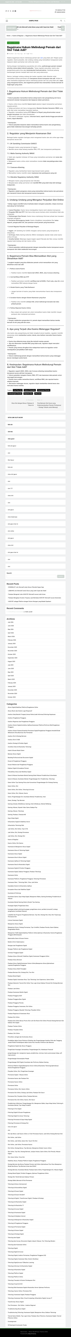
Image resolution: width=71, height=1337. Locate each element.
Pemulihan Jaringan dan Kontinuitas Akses (20, 1037)
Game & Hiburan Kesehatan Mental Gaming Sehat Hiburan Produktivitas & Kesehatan (32, 775)
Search (9, 573)
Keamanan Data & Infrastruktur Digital (19, 864)
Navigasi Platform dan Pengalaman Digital (20, 949)
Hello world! (28, 612)
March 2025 (11, 679)
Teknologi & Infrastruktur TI (16, 1205)
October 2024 (12, 697)
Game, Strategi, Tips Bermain (16, 800)
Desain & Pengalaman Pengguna (17, 761)
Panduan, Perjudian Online (15, 1030)
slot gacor (11, 510)
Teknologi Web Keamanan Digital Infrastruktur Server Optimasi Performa (29, 1287)
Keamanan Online (13, 875)
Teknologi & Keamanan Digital (16, 1212)
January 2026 (11, 643)
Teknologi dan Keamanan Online (17, 1244)
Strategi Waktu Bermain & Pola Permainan (20, 1180)
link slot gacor (12, 446)
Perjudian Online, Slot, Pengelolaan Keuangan (21, 1071)
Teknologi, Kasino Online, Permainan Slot (20, 1291)
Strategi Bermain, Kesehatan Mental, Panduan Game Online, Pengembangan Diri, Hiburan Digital (35, 1170)
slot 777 (10, 488)
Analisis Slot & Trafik (14, 739)
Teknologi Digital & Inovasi (15, 1252)
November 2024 (12, 693)
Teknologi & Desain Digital (15, 1191)
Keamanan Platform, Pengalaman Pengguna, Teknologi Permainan (27, 879)
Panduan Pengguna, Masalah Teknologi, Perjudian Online (24, 1010)
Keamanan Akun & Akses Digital (17, 857)
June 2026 (11, 626)
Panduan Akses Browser (15, 960)
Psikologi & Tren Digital (14, 1109)
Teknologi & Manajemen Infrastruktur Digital (20, 1219)
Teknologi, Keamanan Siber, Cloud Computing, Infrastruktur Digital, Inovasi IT (30, 1298)
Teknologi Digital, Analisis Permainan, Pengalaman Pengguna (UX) (27, 1255)
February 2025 (12, 683)
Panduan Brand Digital (14, 976)
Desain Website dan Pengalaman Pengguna (20, 764)
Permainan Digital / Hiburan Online (18, 1075)
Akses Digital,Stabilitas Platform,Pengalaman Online (23, 707)
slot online (11, 531)
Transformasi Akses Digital (16, 1302)
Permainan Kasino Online (15, 1082)
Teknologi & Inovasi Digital (15, 1209)
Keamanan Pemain (44, 390)
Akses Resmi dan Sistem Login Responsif (20, 711)
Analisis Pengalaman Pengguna (17, 718)
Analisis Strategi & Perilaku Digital (18, 743)
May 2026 (10, 629)
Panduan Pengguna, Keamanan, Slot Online (20, 1006)
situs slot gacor (12, 474)
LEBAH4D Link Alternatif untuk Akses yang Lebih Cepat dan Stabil (21, 27)
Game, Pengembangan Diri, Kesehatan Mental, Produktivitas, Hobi (27, 797)
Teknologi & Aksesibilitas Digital (17, 1187)
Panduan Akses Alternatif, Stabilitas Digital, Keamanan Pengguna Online (28, 956)
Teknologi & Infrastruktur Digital (17, 1202)
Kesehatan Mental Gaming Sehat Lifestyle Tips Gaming (24, 902)
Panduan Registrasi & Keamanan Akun (19, 1013)
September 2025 (12, 658)
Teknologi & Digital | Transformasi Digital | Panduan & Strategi (26, 1198)
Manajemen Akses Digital (15, 924)
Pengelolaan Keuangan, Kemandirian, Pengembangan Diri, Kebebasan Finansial (30, 1049)
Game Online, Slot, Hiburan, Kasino (18, 793)
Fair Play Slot (18, 390)
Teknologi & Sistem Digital (15, 1230)
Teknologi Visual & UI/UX (15, 1284)
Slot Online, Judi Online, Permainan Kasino (20, 1144)
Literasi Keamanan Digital (15, 920)
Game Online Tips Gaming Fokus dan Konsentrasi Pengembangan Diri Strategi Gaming (33, 782)
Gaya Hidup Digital (13, 818)
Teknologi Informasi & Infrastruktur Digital (20, 1266)
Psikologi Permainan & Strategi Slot (18, 1123)
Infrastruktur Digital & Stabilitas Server (19, 822)
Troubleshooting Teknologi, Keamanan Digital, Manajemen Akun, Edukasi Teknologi (32, 1312)
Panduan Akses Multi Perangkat (17, 969)
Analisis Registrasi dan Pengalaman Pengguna (21, 721)
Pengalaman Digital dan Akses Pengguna (19, 1046)
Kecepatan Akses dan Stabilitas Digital (19, 889)
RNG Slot (38, 393)
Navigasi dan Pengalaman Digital (17, 945)
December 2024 (12, 690)
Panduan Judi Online (14, 988)
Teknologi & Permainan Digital (16, 1227)
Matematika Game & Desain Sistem (18, 938)
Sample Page (33, 21)
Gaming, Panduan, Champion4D (17, 814)
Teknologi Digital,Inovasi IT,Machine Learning (21, 1262)
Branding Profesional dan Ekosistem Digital (20, 757)
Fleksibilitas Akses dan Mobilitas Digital (19, 772)
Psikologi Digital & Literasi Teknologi (18, 1116)
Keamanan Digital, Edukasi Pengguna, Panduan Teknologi (24, 871)
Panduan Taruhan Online (15, 1026)
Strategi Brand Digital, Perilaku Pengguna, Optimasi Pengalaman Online (28, 1173)
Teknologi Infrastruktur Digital (16, 1269)
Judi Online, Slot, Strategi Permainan (18, 832)
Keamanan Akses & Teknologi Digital (18, 850)
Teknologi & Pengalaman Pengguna (18, 1223)
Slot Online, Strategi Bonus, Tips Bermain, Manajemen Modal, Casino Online (30, 1148)
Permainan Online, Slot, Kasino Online (19, 1089)
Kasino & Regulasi (13, 43)
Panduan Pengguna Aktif (15, 996)
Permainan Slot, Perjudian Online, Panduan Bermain (22, 1096)
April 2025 (11, 675)
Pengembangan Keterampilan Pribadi (18, 1058)
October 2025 (12, 654)
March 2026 (11, 636)
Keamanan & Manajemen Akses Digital (19, 846)
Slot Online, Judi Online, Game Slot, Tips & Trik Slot (22, 1141)
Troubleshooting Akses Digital (16, 1309)
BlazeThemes (32, 1333)
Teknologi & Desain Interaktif (16, 1195)
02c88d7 (11, 54)
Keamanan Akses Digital (15, 854)
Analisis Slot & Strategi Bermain (17, 736)
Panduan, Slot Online (14, 1033)
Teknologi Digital (13, 1248)
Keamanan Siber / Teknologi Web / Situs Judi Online (23, 882)
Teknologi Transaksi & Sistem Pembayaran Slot (21, 1280)
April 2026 (11, 633)
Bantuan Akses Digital (14, 754)
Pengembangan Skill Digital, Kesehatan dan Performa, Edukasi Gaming (28, 1062)
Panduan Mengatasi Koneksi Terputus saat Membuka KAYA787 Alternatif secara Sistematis (44, 2)
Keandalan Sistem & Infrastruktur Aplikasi (20, 886)
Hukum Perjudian (30, 390)
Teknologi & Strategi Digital (16, 1234)
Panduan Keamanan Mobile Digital (18, 992)
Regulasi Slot (28, 393)
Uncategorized (12, 1321)
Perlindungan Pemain (14, 393)
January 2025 (11, 686)
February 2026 (12, 640)
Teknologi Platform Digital (15, 1273)
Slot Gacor (11, 460)
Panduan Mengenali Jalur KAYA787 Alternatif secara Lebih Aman (26, 594)
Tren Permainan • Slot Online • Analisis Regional (22, 1305)
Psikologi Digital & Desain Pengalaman (19, 1112)
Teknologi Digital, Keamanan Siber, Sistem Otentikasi (23, 1259)
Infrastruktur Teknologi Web (16, 825)
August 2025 (11, 661)
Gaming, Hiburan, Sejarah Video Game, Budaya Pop (22, 807)
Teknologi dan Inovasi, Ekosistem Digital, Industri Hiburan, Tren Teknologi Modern (31, 1241)
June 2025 (11, 668)
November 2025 (12, 650)
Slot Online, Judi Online (14, 1137)
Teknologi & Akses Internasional (17, 1184)
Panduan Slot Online (13, 1017)
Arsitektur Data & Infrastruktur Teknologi (19, 747)
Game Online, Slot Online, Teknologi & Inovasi (21, 789)
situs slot (10, 495)
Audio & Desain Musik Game (16, 750)
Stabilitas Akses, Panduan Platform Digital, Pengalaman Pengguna (27, 1161)
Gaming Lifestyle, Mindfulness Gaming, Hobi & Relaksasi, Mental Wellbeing (29, 804)
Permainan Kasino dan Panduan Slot (18, 1078)
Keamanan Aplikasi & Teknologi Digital (19, 861)
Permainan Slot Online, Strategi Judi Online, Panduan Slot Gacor (26, 1092)
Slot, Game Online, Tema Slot (16, 1157)
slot (41, 58)
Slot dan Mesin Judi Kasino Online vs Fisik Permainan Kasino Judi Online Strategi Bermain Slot (35, 1134)
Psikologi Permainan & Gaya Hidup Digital (20, 1119)
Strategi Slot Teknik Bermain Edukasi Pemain (21, 1177)
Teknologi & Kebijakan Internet (16, 1216)
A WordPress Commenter (15, 612)
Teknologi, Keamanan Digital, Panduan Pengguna (22, 1294)
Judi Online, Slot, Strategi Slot (16, 836)
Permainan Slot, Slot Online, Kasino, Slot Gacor (21, 1100)
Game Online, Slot (13, 786)
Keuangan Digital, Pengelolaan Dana (18, 905)
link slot (10, 467)
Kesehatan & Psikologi (14, 893)
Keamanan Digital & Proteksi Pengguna (19, 868)
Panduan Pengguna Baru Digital (17, 999)
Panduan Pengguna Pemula (15, 1003)
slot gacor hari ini (13, 524)
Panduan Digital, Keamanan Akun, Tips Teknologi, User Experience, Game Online (31, 979)
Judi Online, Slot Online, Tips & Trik (18, 829)
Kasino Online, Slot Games (15, 843)
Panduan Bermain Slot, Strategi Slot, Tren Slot (21, 972)
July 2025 (10, 665)
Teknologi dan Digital (14, 1237)
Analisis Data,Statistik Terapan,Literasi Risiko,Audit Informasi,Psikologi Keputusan (32, 714)
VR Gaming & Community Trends (17, 1325)
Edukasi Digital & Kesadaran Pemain (18, 768)
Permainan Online (13, 1085)
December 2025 (12, 647)
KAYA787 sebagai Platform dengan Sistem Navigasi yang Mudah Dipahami (29, 601)
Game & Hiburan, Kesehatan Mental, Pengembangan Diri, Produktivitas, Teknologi (31, 779)
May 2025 (10, 672)
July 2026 (10, 622)
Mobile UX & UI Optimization (16, 942)
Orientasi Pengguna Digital (15, 952)
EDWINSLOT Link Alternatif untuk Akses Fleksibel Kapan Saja (26, 587)
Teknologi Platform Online (15, 1277)
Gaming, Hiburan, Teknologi (16, 811)
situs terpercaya (12, 517)
